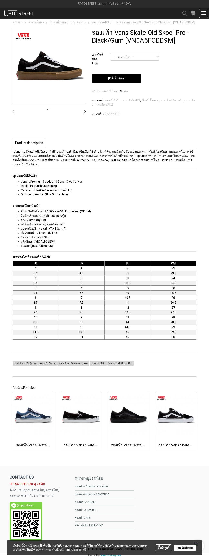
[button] (183, 13)
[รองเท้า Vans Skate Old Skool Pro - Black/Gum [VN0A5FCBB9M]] (49, 66)
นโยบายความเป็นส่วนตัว (50, 550)
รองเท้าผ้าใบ (112, 100)
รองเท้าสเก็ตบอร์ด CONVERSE (92, 494)
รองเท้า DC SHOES (85, 502)
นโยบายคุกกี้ (78, 550)
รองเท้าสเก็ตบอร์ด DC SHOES (91, 486)
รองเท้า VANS (131, 100)
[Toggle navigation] (203, 13)
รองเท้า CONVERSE (86, 509)
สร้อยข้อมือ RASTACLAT (89, 525)
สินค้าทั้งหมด (150, 100)
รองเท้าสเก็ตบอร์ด (172, 100)
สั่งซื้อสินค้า (118, 78)
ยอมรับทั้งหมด (185, 548)
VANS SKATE (111, 114)
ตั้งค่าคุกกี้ (163, 548)
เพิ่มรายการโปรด (106, 91)
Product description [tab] (29, 143)
